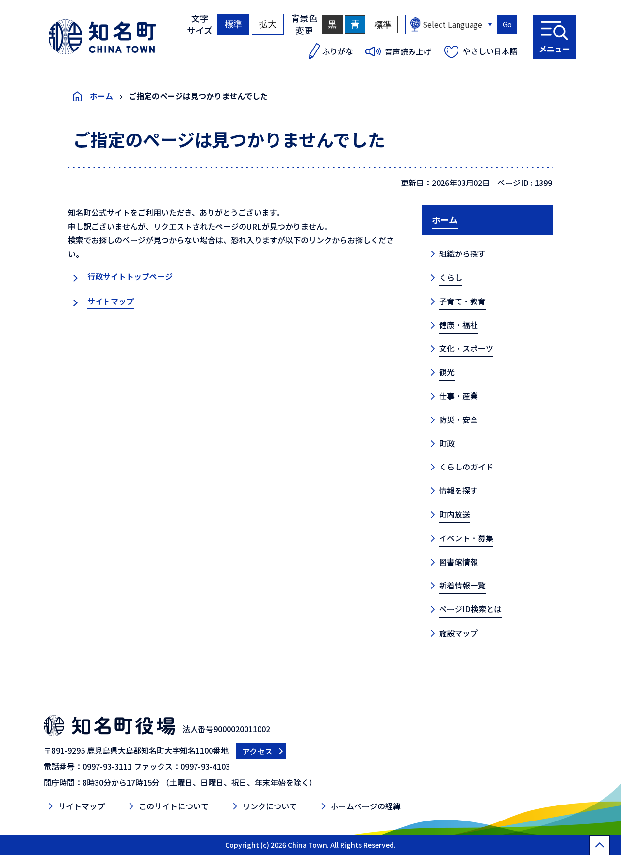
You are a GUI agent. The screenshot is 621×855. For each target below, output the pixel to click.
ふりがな (337, 51)
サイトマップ (110, 301)
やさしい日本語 (490, 51)
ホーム (101, 95)
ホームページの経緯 (366, 806)
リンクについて (270, 806)
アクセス (257, 751)
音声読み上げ (408, 51)
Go (507, 24)
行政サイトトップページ (130, 276)
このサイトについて (174, 806)
